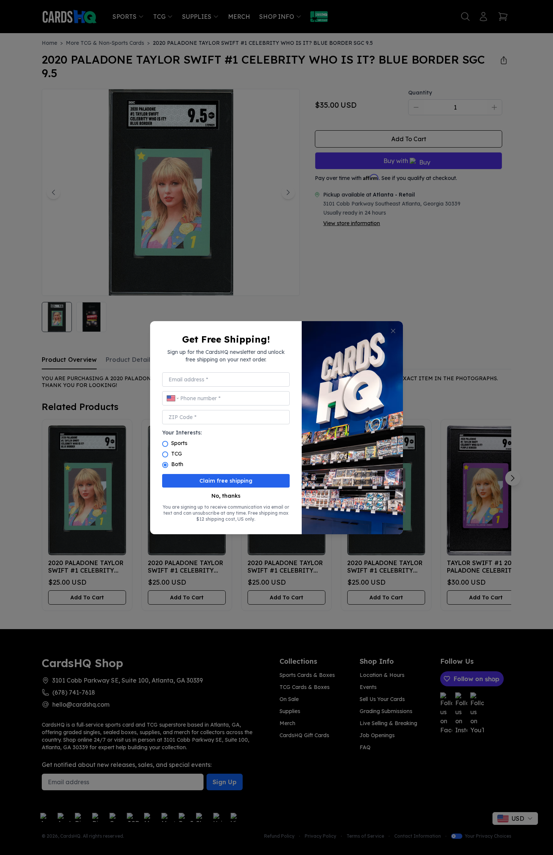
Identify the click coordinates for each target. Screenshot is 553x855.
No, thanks (225, 495)
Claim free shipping (225, 480)
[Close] (393, 331)
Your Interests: (182, 432)
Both (177, 464)
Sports (179, 443)
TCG (176, 453)
